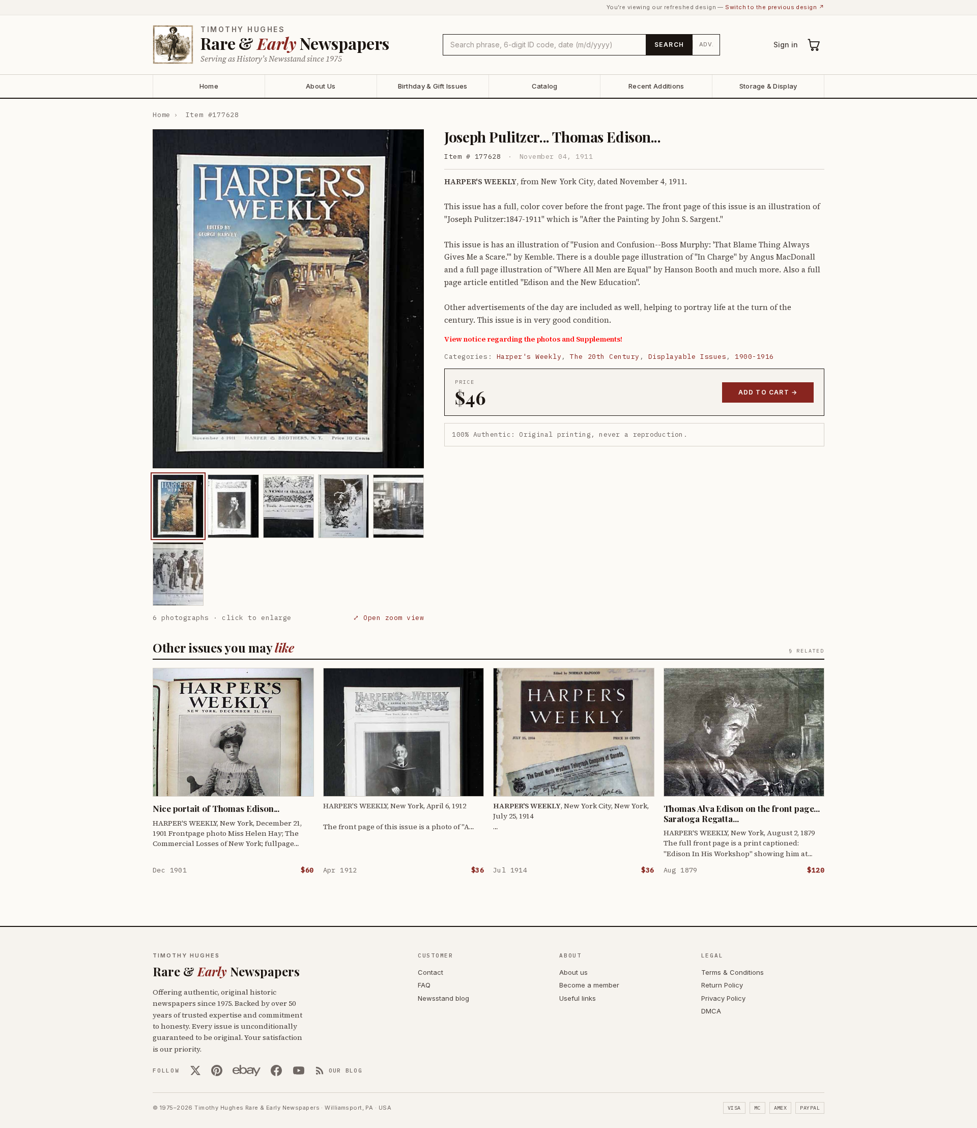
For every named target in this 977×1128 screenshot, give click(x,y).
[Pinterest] (216, 1070)
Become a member (589, 985)
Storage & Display (768, 86)
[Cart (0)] (814, 45)
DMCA (711, 1011)
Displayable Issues (687, 356)
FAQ (424, 985)
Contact (430, 972)
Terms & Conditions (732, 972)
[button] (288, 298)
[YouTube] (298, 1070)
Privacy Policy (723, 998)
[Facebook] (276, 1070)
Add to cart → (768, 392)
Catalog (545, 86)
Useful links (577, 998)
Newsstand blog (443, 998)
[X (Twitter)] (195, 1070)
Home (208, 86)
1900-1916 (754, 356)
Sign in (785, 44)
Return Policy (722, 985)
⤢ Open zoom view (388, 617)
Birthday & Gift (433, 86)
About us (573, 972)
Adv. (706, 44)
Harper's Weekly (529, 356)
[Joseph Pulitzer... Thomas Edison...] (178, 506)
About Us (320, 86)
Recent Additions (656, 86)
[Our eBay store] (247, 1070)
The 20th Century (604, 356)
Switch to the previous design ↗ (774, 7)
